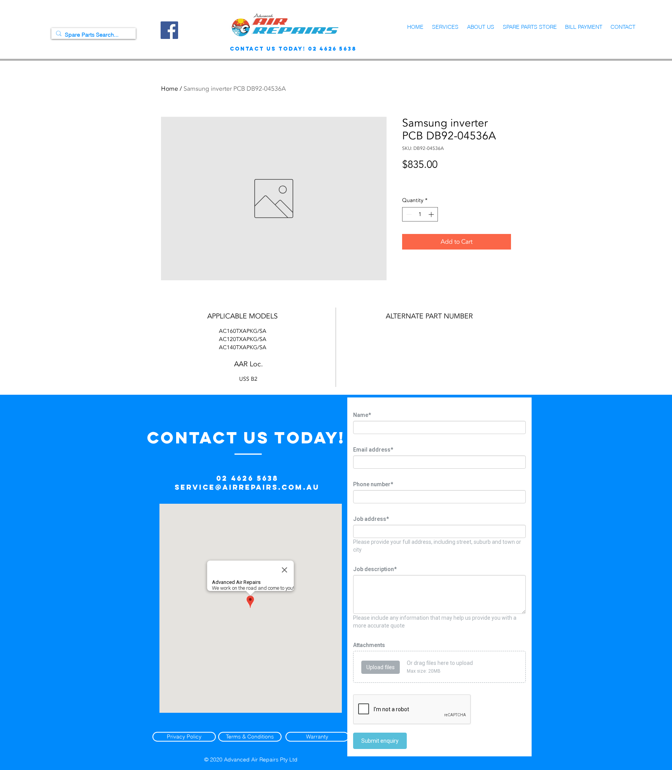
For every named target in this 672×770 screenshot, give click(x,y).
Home (169, 88)
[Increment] (432, 214)
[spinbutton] (420, 214)
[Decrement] (408, 214)
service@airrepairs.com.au (247, 487)
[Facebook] (169, 30)
